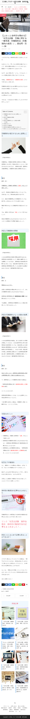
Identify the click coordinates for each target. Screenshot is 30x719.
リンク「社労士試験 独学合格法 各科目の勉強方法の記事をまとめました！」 (14, 524)
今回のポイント (7, 123)
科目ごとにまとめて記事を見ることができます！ (15, 128)
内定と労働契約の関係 (9, 117)
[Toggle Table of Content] (24, 112)
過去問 (9, 7)
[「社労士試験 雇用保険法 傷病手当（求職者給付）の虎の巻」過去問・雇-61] (22, 634)
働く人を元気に (21, 706)
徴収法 (11, 709)
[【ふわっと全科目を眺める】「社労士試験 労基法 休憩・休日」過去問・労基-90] (8, 634)
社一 (20, 711)
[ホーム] (2, 6)
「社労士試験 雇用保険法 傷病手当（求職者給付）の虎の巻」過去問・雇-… (22, 645)
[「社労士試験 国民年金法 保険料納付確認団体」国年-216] (22, 657)
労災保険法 (24, 707)
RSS (15, 703)
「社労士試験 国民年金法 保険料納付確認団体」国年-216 (22, 666)
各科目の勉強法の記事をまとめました (12, 127)
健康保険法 (16, 709)
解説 (6, 115)
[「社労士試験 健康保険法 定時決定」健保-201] (8, 613)
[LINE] (13, 53)
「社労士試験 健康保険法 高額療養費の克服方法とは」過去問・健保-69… (22, 688)
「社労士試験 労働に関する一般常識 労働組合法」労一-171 (8, 687)
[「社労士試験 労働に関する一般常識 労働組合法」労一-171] (8, 677)
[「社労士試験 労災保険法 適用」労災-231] (22, 613)
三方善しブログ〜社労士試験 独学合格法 (15, 2)
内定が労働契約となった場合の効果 (12, 120)
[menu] (28, 2)
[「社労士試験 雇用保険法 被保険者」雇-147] (8, 657)
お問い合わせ (14, 706)
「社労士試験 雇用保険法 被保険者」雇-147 (8, 666)
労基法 (14, 707)
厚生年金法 (11, 711)
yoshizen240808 (10, 589)
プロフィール (6, 706)
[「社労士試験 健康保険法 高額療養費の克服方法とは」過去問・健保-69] (22, 677)
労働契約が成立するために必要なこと (12, 114)
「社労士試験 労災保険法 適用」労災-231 (22, 622)
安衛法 (19, 707)
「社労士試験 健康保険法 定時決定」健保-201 (8, 623)
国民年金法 (23, 709)
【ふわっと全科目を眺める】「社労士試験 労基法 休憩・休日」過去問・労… (8, 645)
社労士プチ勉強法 (8, 125)
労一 (6, 7)
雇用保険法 (5, 709)
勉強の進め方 (4, 707)
